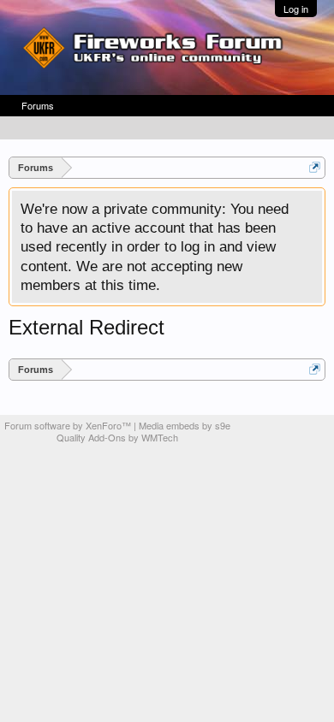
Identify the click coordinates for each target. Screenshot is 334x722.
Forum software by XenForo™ (69, 425)
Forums (37, 105)
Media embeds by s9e (184, 425)
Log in (295, 8)
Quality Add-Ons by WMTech (117, 437)
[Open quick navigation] (314, 167)
